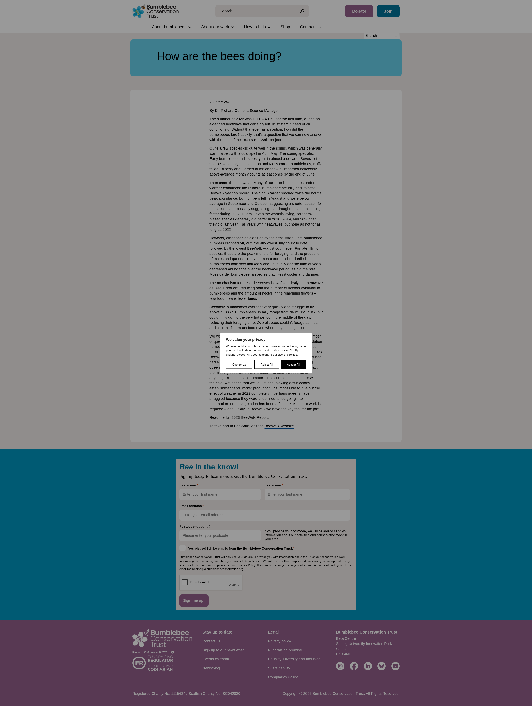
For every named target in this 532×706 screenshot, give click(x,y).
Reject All (267, 364)
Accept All (293, 364)
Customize (239, 364)
